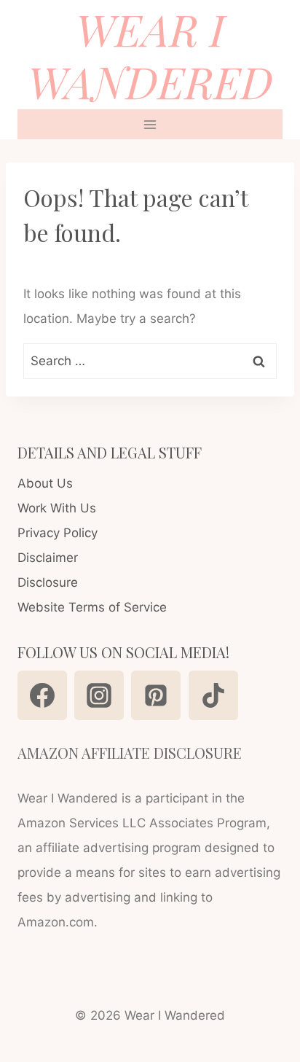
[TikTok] (213, 695)
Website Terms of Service (92, 607)
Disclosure (47, 582)
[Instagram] (99, 695)
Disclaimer (47, 557)
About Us (45, 483)
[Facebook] (42, 695)
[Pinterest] (156, 695)
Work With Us (56, 508)
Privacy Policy (57, 533)
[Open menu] (150, 124)
